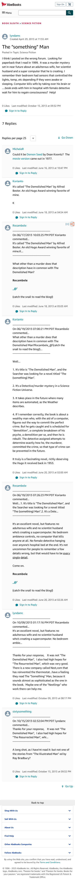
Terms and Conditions (50, 862)
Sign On (60, 4)
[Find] (69, 12)
